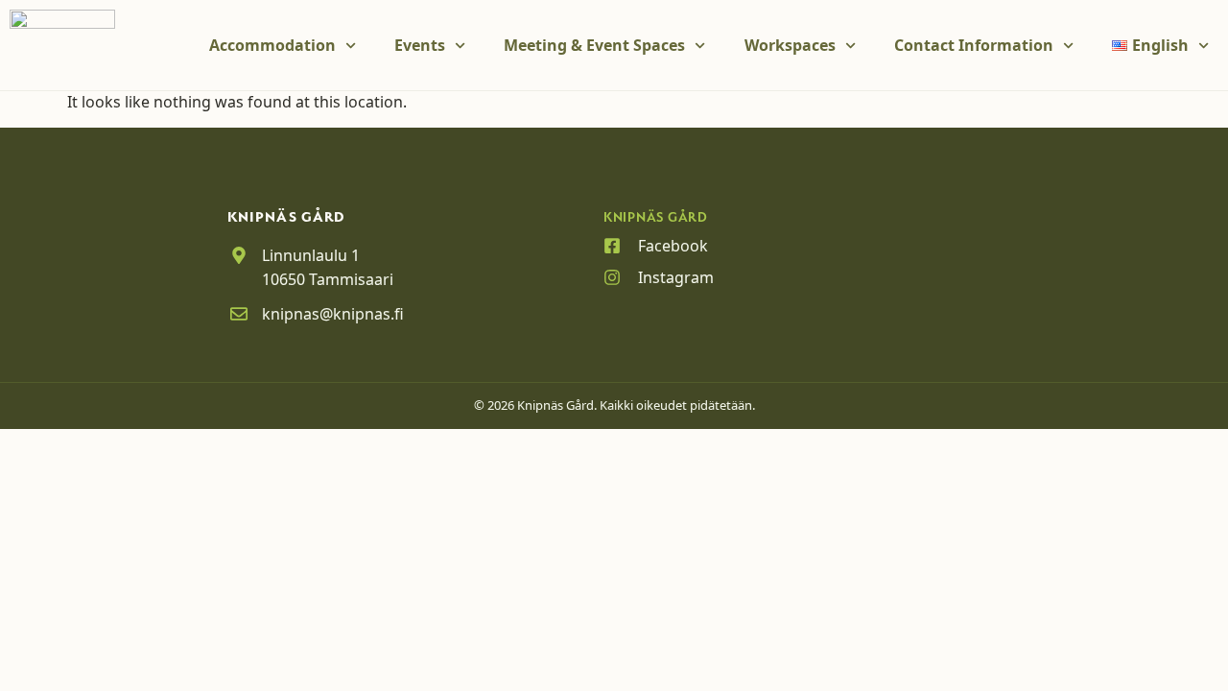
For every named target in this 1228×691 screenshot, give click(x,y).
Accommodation (272, 45)
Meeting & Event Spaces (594, 45)
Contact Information (973, 45)
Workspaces (790, 45)
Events (419, 45)
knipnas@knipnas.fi (333, 313)
